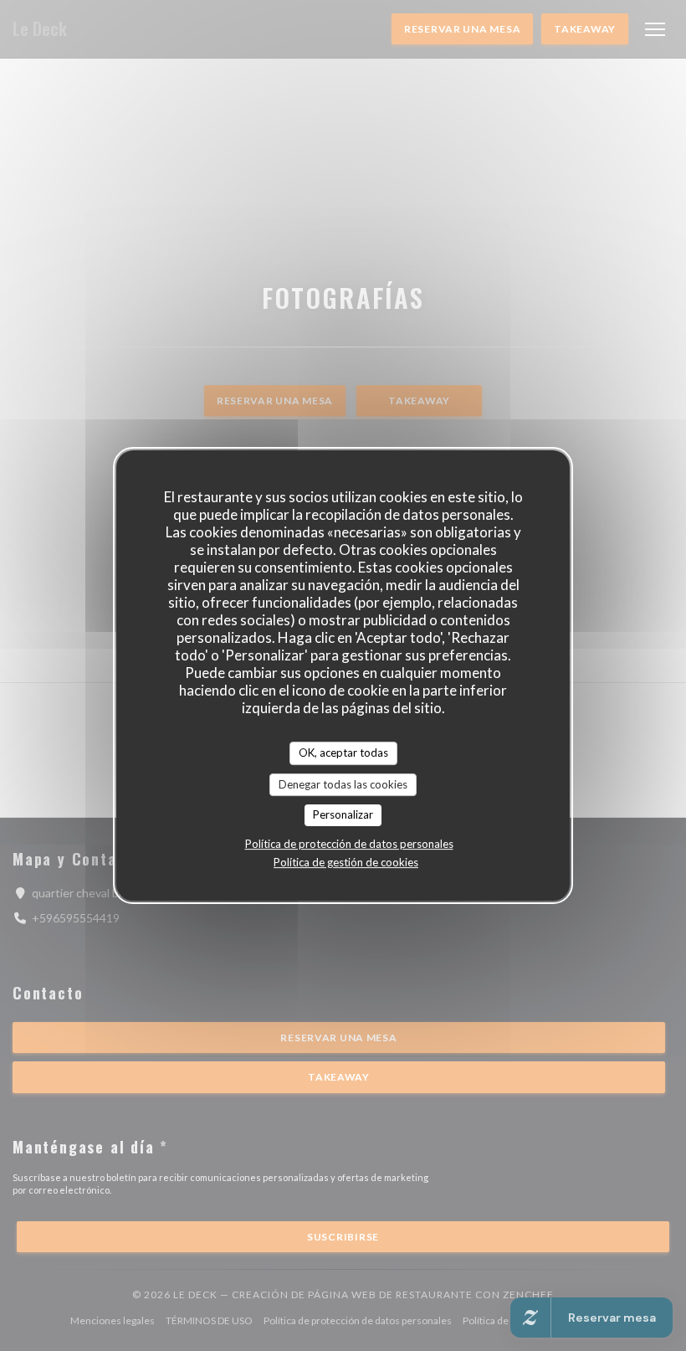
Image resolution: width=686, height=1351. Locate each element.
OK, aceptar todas (343, 752)
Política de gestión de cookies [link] (346, 862)
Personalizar (343, 814)
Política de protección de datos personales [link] (349, 843)
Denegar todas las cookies (343, 784)
